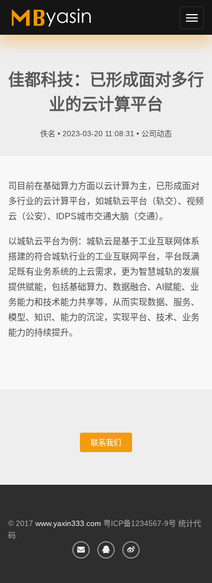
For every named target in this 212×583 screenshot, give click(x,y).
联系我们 (106, 442)
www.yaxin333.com (68, 523)
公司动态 (156, 133)
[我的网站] (64, 21)
